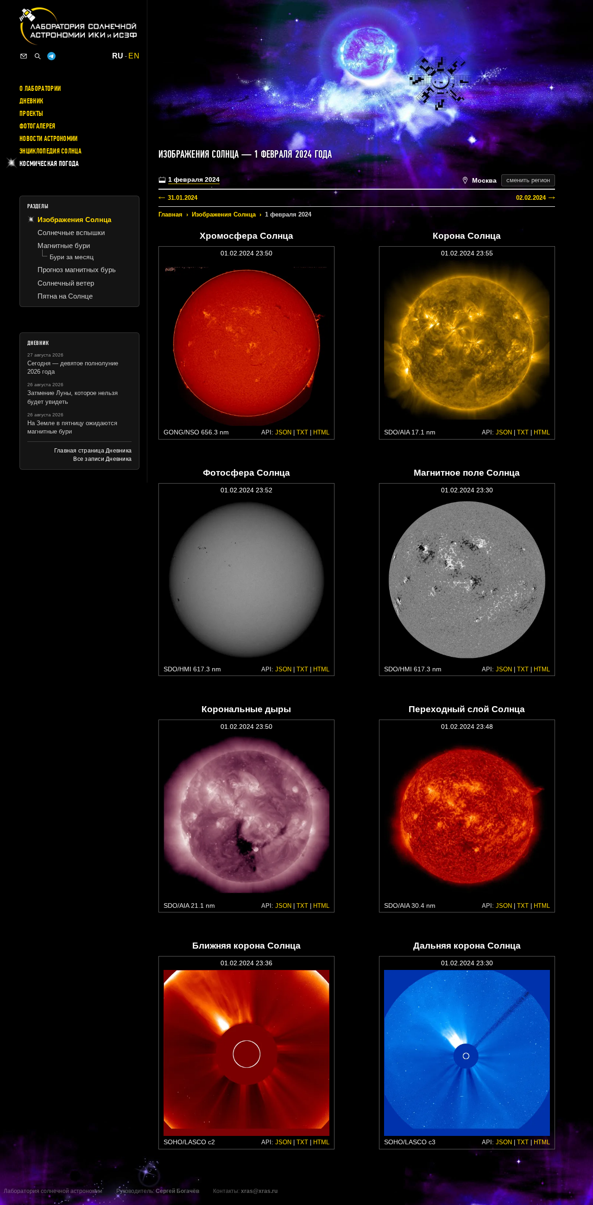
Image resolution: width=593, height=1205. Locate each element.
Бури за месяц (72, 257)
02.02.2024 (531, 197)
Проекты (31, 113)
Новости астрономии (48, 138)
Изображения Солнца (224, 214)
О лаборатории (40, 88)
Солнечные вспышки (71, 232)
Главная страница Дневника (93, 450)
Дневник (31, 101)
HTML (321, 432)
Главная (170, 214)
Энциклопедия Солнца (50, 151)
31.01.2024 (182, 197)
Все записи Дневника (102, 459)
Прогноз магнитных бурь (77, 270)
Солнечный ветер (66, 283)
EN (133, 56)
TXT (302, 432)
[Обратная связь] (23, 56)
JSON (283, 432)
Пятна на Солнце (65, 296)
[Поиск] (37, 56)
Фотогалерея (37, 126)
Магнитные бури (64, 245)
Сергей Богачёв (177, 1191)
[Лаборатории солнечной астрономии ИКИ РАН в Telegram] (51, 56)
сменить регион (528, 180)
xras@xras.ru (259, 1191)
